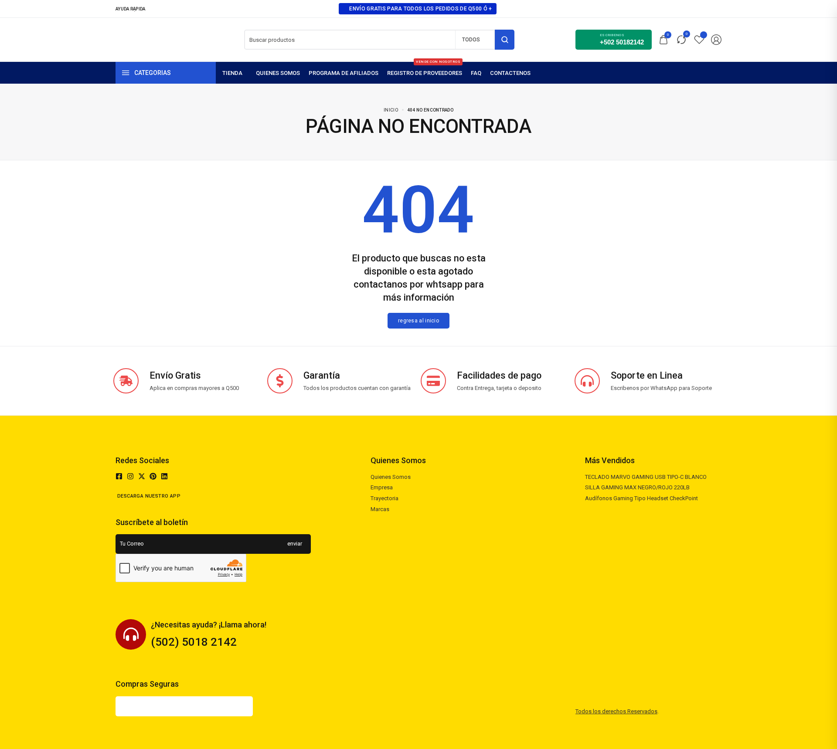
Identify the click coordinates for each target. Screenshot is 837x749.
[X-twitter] (141, 476)
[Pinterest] (153, 476)
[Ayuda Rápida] (133, 8)
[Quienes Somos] (278, 73)
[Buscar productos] (504, 40)
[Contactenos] (510, 73)
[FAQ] (476, 73)
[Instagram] (130, 476)
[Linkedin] (164, 476)
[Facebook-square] (119, 476)
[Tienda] (234, 73)
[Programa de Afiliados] (343, 73)
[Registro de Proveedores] (424, 73)
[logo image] (149, 39)
